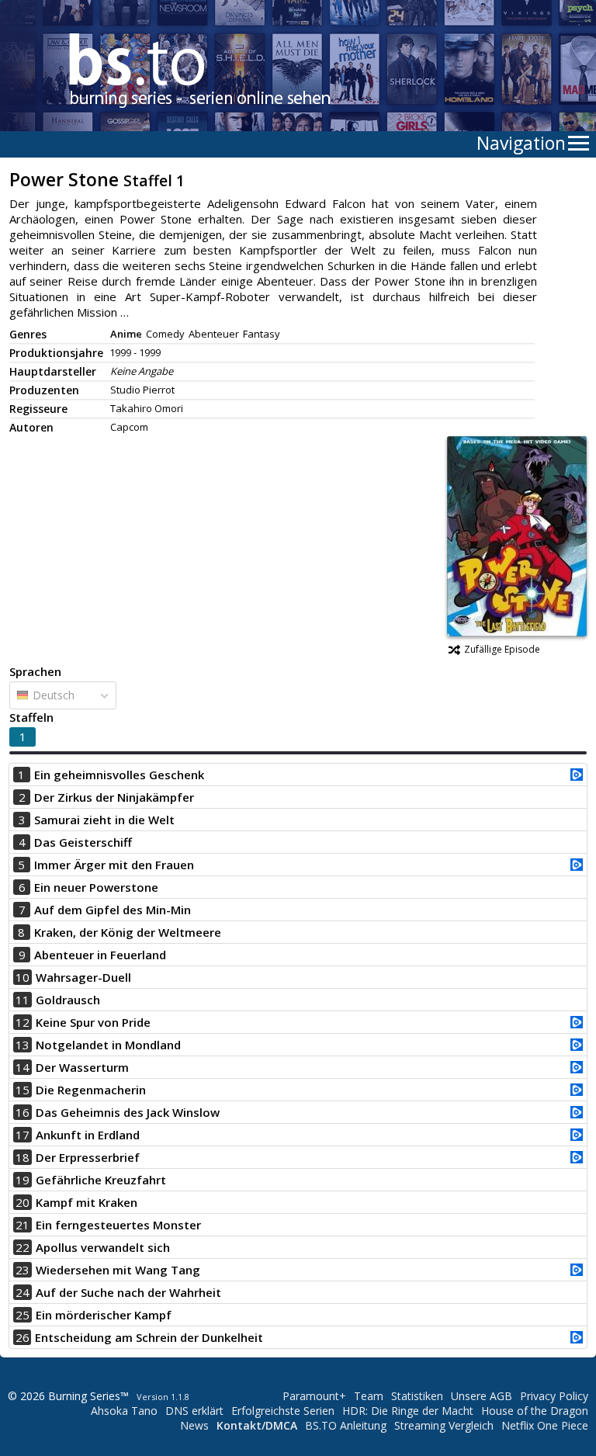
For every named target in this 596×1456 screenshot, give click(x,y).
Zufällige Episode (502, 649)
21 (22, 1224)
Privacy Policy (554, 1395)
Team (368, 1395)
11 (22, 999)
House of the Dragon (534, 1410)
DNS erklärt (194, 1410)
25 (22, 1315)
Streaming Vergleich (444, 1425)
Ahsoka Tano (124, 1410)
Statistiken (417, 1395)
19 (22, 1179)
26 (22, 1337)
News (194, 1425)
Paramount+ (314, 1395)
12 (22, 1022)
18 (22, 1157)
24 (22, 1292)
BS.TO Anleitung (345, 1425)
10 (22, 977)
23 (22, 1269)
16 (22, 1112)
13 (22, 1044)
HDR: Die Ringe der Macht (407, 1410)
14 (22, 1067)
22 (22, 1247)
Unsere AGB (481, 1395)
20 (22, 1202)
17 (22, 1134)
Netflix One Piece (544, 1425)
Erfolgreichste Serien (282, 1410)
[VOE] (576, 776)
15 (22, 1089)
